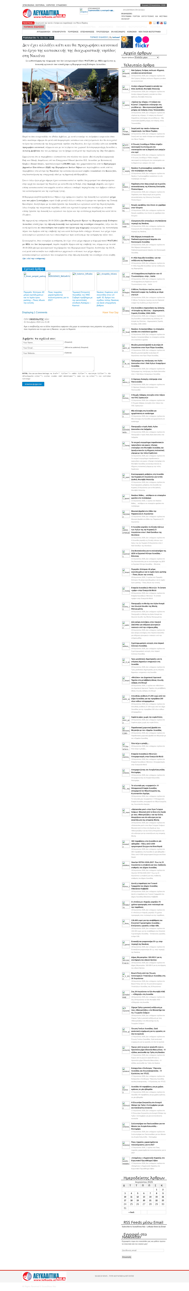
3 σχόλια (148, 579)
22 (156, 1200)
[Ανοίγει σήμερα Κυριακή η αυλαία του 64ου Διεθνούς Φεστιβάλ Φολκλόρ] (126, 92)
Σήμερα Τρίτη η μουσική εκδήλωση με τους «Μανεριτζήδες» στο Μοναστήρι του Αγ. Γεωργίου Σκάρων (148, 1010)
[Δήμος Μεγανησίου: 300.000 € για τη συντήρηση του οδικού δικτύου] (126, 963)
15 (156, 1197)
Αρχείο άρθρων (128, 57)
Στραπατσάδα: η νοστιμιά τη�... (101, 10)
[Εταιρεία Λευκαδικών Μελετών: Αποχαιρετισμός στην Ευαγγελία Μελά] (126, 760)
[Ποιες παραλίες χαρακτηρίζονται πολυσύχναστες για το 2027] (126, 1148)
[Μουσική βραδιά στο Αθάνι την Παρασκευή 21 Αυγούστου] (126, 517)
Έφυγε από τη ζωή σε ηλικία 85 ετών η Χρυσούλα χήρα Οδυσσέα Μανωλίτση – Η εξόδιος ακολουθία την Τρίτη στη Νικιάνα (148, 1049)
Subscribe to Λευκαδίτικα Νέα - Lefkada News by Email (144, 1227)
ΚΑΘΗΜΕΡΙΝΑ (88, 27)
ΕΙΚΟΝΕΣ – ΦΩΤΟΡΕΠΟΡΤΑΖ (131, 27)
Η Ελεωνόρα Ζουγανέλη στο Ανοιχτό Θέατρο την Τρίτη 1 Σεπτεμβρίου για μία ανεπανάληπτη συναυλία (147, 1105)
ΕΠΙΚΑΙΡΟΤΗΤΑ (59, 31)
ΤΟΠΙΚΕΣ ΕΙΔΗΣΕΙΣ (34, 27)
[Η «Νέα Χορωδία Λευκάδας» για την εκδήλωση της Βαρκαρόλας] (126, 264)
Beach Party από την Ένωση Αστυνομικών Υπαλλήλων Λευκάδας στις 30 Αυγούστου (148, 976)
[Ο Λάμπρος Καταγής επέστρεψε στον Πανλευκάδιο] (126, 385)
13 (144, 1197)
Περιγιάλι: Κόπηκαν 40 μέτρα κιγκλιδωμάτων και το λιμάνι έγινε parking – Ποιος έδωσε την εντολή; (34, 297)
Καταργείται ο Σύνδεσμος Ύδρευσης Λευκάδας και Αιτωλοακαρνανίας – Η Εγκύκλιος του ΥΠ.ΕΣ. (146, 1071)
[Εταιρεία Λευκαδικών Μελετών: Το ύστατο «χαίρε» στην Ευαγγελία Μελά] (126, 594)
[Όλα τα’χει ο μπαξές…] (126, 749)
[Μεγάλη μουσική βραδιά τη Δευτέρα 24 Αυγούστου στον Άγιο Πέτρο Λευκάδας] (126, 351)
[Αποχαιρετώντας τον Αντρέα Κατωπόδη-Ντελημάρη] (126, 776)
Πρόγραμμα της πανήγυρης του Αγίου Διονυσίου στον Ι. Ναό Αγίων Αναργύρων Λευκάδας (148, 363)
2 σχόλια (148, 688)
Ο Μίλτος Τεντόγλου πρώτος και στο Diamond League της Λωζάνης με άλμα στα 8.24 (147, 292)
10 (125, 1197)
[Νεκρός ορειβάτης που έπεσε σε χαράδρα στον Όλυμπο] (126, 211)
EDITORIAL (40, 5)
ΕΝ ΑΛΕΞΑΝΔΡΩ (118, 31)
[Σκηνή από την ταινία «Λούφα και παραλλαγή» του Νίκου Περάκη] (126, 134)
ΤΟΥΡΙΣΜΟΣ (73, 31)
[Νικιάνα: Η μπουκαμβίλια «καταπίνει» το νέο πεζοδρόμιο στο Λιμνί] (126, 174)
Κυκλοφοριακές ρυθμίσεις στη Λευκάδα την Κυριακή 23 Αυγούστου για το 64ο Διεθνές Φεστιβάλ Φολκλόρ (147, 477)
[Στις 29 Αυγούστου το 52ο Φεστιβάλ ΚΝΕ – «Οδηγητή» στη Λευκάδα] (126, 998)
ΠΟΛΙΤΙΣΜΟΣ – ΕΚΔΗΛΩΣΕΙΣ (62, 27)
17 (125, 1200)
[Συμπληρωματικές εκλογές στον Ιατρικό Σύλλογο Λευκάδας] (126, 649)
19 (138, 1200)
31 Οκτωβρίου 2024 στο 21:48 (36, 322)
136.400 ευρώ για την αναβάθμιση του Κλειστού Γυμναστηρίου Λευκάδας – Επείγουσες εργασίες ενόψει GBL (146, 923)
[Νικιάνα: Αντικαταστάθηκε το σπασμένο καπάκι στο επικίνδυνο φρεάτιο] (126, 335)
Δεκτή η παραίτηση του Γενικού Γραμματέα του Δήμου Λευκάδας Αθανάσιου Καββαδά (144, 886)
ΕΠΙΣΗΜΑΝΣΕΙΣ (94, 8)
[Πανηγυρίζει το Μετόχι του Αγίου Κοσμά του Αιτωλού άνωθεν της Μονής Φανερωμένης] (126, 609)
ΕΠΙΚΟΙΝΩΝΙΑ (28, 5)
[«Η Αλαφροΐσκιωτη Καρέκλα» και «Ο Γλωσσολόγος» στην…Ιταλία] (126, 280)
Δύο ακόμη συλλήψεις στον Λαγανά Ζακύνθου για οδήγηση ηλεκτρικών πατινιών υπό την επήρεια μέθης (146, 624)
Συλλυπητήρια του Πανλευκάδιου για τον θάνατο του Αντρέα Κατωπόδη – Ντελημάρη (148, 1126)
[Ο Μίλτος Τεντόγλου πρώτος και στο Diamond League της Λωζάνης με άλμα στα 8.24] (126, 295)
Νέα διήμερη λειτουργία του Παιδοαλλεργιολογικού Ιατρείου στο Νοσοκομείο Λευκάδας (146, 239)
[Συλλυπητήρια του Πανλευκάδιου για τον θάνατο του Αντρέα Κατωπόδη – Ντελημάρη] (126, 1130)
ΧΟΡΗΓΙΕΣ (50, 5)
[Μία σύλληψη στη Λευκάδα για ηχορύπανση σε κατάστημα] (126, 417)
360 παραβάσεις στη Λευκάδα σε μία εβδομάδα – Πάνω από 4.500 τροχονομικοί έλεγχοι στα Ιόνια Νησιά (146, 844)
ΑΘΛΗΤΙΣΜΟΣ (106, 27)
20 (144, 1200)
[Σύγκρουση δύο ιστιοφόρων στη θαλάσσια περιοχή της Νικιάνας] (126, 227)
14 (150, 1197)
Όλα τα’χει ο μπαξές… (140, 743)
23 (163, 1200)
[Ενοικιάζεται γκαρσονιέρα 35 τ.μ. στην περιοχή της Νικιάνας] (126, 947)
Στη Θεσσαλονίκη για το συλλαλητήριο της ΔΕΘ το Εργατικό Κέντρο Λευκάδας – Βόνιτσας (148, 553)
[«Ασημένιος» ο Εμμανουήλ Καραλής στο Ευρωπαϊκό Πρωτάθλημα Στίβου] (126, 1164)
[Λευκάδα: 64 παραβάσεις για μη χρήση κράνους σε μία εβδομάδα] (126, 1093)
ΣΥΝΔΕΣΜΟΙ (61, 5)
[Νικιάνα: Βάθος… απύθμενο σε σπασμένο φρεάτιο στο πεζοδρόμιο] (126, 501)
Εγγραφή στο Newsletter (134, 1236)
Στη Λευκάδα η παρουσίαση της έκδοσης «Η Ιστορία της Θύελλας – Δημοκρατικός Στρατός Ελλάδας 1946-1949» (147, 310)
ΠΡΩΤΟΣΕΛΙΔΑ (102, 31)
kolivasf (116, 37)
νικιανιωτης (36, 319)
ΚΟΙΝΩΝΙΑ (132, 31)
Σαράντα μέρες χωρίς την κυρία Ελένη (146, 717)
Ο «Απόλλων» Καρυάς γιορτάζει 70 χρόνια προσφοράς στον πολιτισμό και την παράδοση (147, 904)
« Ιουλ (131, 1212)
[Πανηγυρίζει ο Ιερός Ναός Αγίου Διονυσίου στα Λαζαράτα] (126, 433)
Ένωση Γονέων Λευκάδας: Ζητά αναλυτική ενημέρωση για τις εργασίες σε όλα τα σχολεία (148, 1031)
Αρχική (31, 31)
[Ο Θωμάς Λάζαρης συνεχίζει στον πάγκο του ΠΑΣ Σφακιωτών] (126, 401)
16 (163, 1197)
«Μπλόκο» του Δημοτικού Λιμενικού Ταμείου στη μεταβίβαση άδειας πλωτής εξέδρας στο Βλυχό (147, 680)
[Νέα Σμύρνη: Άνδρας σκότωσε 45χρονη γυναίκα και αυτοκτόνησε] (126, 76)
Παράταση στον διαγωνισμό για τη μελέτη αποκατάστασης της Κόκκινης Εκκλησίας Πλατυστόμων (148, 186)
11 (131, 1197)
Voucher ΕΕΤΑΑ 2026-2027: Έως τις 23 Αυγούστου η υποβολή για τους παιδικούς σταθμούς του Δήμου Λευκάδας (148, 865)
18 (131, 1200)
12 (138, 1197)
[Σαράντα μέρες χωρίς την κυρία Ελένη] (126, 723)
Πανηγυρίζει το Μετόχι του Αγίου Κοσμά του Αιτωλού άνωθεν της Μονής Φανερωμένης (147, 606)
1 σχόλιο (147, 503)
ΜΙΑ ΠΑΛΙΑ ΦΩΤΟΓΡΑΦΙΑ (150, 31)
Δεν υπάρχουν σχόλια (148, 78)
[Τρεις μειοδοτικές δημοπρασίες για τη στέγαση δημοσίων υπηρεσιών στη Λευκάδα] (126, 665)
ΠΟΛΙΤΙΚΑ (155, 27)
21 (150, 1200)
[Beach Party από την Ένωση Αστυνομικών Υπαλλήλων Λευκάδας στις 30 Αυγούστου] (126, 979)
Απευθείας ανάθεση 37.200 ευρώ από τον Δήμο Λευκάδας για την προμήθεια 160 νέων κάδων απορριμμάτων (148, 698)
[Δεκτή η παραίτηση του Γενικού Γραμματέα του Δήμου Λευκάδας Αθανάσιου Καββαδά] (126, 889)
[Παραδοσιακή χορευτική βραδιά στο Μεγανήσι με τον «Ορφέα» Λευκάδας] (126, 733)
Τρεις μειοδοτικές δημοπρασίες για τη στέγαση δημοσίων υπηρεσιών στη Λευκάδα (146, 661)
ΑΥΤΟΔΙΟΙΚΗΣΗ (43, 31)
